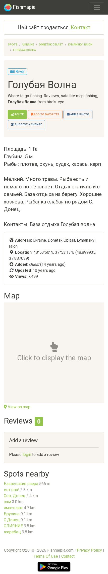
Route (19, 114)
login (27, 454)
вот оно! (11, 489)
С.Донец (12, 519)
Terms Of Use (46, 556)
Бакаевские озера (21, 483)
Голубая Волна (24, 50)
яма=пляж (13, 507)
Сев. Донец (14, 495)
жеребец (12, 532)
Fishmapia (23, 7)
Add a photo (79, 114)
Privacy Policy (89, 550)
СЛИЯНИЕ (13, 526)
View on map (18, 406)
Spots (12, 44)
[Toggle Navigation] (97, 7)
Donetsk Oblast (51, 44)
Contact (68, 556)
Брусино (12, 513)
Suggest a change (28, 124)
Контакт (80, 27)
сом (7, 501)
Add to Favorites (46, 114)
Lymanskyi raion (80, 44)
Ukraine (28, 44)
